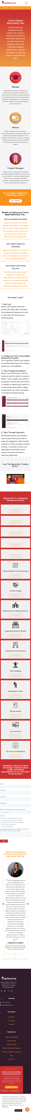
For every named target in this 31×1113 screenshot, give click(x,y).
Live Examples (11, 1040)
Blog (11, 1055)
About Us (11, 1059)
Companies (11, 1020)
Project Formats (11, 1044)
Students (11, 1024)
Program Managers (15, 168)
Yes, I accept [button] (18, 1110)
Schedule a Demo (12, 1087)
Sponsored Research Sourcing (11, 1052)
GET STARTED (15, 201)
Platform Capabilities (11, 1037)
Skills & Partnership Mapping (11, 1048)
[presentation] (3, 904)
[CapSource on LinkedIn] (4, 991)
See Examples (15, 511)
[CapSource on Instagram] (11, 991)
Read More (5, 1107)
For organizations (14, 1090)
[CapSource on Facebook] (1, 991)
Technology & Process (16, 8)
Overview (5, 8)
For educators (4, 1090)
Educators (12, 1017)
